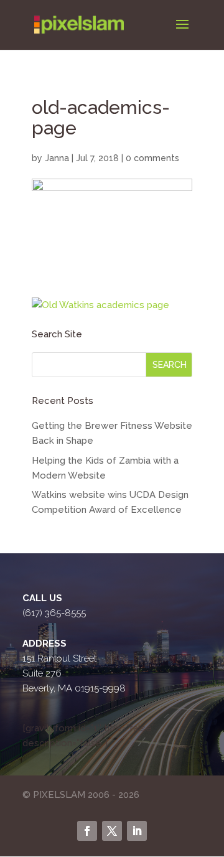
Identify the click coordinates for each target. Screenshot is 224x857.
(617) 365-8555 (54, 613)
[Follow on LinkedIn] (137, 831)
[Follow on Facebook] (87, 831)
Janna (57, 158)
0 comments (152, 158)
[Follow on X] (112, 831)
